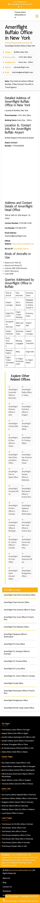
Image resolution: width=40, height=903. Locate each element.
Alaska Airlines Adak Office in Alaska (14, 752)
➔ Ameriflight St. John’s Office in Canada (13, 542)
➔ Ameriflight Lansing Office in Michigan (13, 525)
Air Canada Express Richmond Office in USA (18, 748)
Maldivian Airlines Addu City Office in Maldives (18, 809)
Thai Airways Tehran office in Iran (14, 828)
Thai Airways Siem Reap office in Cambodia (17, 839)
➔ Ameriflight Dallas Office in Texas (27, 391)
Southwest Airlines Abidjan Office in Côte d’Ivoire (19, 798)
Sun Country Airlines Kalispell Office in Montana (19, 795)
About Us (6, 878)
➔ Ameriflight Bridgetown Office (27, 572)
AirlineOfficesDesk (12, 43)
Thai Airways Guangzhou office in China (16, 835)
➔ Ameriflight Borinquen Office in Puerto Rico (26, 491)
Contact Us (7, 887)
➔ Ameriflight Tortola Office (13, 425)
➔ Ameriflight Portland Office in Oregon (26, 409)
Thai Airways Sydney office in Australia (16, 843)
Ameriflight (25, 43)
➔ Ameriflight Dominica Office (27, 558)
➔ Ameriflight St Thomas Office (26, 439)
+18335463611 (21, 2)
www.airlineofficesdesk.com (20, 870)
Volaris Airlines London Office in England (16, 780)
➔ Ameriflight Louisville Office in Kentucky (13, 392)
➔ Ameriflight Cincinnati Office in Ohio (26, 542)
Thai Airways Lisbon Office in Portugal (15, 730)
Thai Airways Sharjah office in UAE (14, 846)
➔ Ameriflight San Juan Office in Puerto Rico (26, 525)
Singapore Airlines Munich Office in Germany (17, 802)
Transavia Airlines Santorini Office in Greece (17, 784)
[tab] (36, 16)
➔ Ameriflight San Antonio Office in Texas (27, 457)
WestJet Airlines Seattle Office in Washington (18, 770)
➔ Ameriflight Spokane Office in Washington (26, 508)
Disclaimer (7, 891)
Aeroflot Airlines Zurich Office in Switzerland (18, 741)
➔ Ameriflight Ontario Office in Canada (13, 508)
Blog (4, 882)
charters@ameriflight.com (22, 72)
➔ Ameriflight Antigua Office (26, 425)
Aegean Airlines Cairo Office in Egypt (15, 733)
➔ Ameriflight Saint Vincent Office (13, 573)
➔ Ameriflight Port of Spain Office (13, 473)
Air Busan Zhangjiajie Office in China (15, 744)
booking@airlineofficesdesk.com (21, 4)
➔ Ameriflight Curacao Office (13, 490)
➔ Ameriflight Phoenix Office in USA (13, 409)
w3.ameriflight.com (21, 67)
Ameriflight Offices (21, 249)
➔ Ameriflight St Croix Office (13, 558)
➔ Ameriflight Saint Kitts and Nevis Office (13, 457)
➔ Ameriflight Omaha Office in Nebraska (26, 474)
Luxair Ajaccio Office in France (12, 813)
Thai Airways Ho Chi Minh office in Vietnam (17, 824)
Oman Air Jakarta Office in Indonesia (15, 806)
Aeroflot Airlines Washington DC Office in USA (18, 737)
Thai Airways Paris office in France (14, 831)
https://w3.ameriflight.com (23, 244)
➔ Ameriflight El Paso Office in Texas (13, 440)
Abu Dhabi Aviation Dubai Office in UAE (16, 763)
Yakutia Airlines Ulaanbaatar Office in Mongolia (18, 766)
